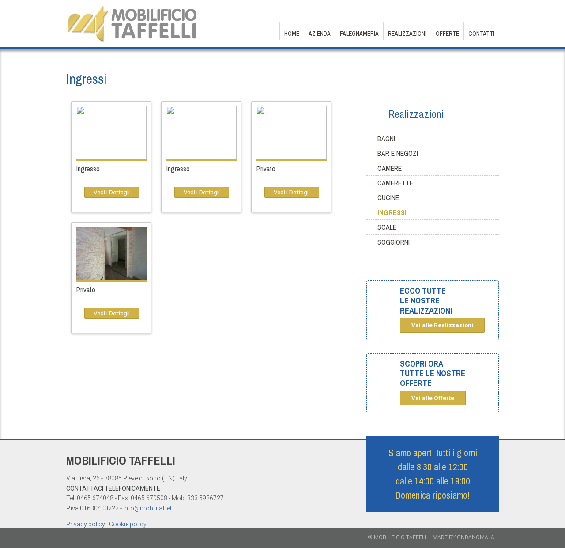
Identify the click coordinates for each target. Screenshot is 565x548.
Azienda (320, 34)
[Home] (132, 41)
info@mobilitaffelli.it (150, 508)
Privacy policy (85, 524)
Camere (389, 168)
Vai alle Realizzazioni (442, 325)
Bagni (386, 139)
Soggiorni (393, 242)
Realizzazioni (407, 34)
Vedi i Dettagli (112, 192)
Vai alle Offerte (432, 398)
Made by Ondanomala (463, 537)
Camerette (395, 183)
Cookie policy (128, 524)
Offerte (447, 34)
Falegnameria (359, 34)
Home (291, 34)
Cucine (388, 197)
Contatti (481, 34)
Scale (386, 227)
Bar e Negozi (397, 153)
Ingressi (392, 212)
